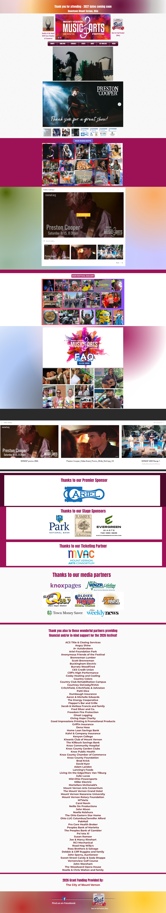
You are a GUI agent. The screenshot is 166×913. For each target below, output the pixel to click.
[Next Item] (119, 104)
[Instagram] (60, 38)
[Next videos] (163, 441)
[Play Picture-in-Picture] (108, 78)
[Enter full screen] (111, 78)
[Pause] (55, 78)
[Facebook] (58, 38)
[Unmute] (58, 78)
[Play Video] (57, 252)
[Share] (118, 190)
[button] (62, 43)
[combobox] (159, 422)
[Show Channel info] (122, 190)
